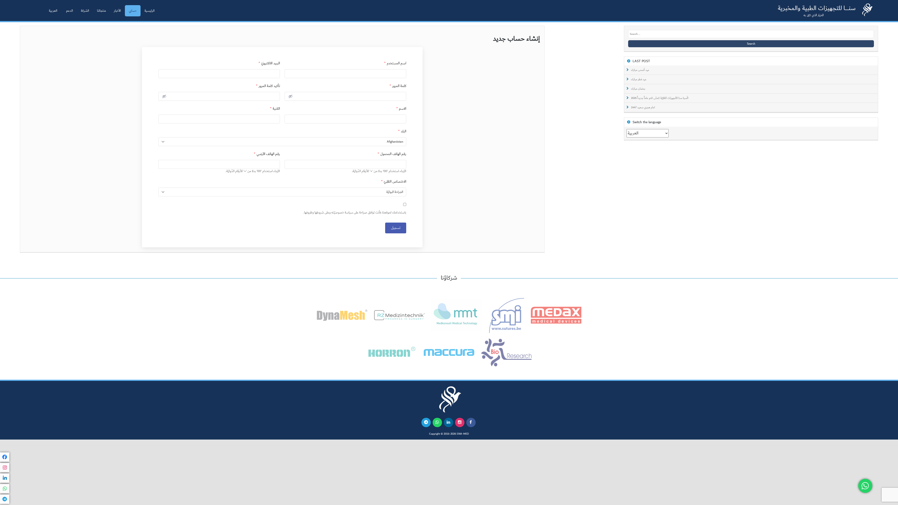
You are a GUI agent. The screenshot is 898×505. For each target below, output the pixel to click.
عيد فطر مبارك (638, 79)
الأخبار (117, 11)
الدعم (69, 11)
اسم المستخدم (395, 63)
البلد (402, 131)
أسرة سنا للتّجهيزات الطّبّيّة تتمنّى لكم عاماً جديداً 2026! (659, 98)
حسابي (133, 11)
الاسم (401, 108)
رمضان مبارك (638, 89)
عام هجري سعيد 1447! (643, 107)
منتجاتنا (101, 11)
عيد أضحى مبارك (640, 70)
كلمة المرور (397, 86)
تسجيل (395, 228)
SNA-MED (463, 434)
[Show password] (290, 96)
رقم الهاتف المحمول (391, 154)
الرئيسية (150, 11)
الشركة (85, 11)
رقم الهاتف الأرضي (267, 154)
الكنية (275, 108)
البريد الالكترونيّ (269, 63)
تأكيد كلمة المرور (268, 86)
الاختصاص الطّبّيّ (393, 181)
